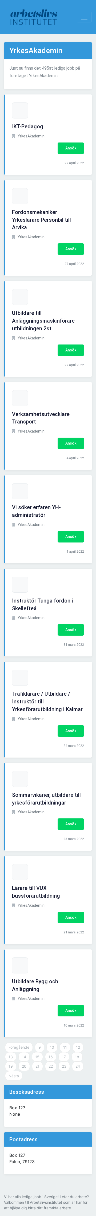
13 (11, 1057)
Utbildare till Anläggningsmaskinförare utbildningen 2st (43, 321)
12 (78, 1047)
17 (64, 1057)
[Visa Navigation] (84, 17)
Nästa (14, 1076)
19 (11, 1066)
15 (37, 1057)
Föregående (19, 1047)
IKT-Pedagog (27, 126)
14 (24, 1057)
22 (51, 1066)
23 (64, 1066)
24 (77, 1066)
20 (24, 1066)
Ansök (70, 148)
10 (52, 1047)
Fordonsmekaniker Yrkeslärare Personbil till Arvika (41, 220)
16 (51, 1057)
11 (65, 1047)
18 (77, 1057)
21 (37, 1066)
